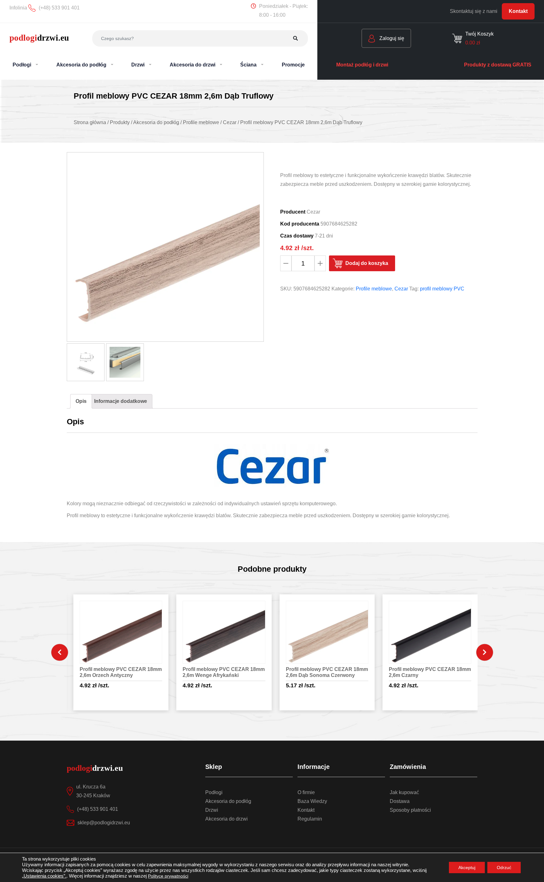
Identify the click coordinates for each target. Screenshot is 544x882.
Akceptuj (466, 867)
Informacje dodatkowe (120, 401)
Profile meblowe (374, 288)
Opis (81, 401)
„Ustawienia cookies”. (44, 876)
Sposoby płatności (410, 810)
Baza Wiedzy (312, 801)
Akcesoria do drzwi (226, 819)
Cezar (401, 288)
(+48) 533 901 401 (97, 809)
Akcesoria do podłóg (228, 801)
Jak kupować (404, 792)
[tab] (81, 401)
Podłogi (214, 792)
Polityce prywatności (168, 876)
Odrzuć (504, 867)
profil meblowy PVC (442, 288)
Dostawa (400, 801)
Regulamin (310, 819)
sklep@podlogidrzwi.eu (103, 822)
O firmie (306, 792)
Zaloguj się (391, 38)
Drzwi (211, 810)
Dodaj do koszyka (366, 263)
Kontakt (518, 11)
